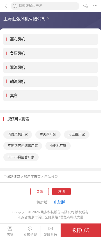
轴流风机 (17, 81)
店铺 (10, 234)
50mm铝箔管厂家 (21, 157)
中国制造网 (11, 176)
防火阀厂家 (48, 134)
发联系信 (50, 234)
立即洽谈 (30, 234)
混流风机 (17, 67)
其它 (13, 95)
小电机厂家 (58, 145)
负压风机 (17, 53)
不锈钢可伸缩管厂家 (23, 145)
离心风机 (17, 39)
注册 (61, 191)
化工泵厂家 (76, 134)
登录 (39, 191)
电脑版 (59, 202)
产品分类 (51, 176)
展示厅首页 (32, 176)
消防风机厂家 (18, 134)
